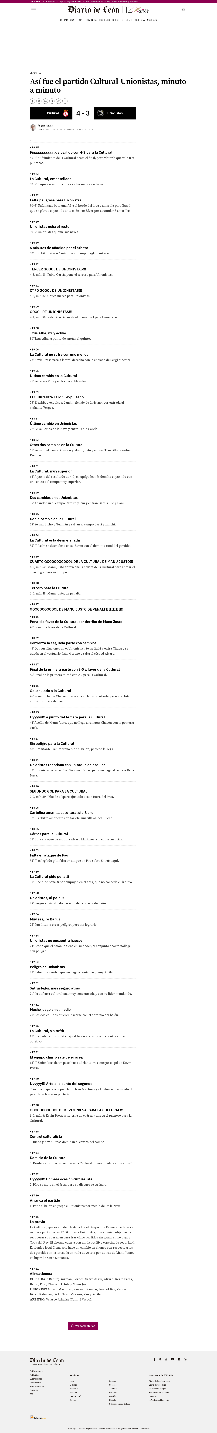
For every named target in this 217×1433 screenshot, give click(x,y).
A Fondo (113, 1389)
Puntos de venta (37, 1386)
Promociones (35, 1383)
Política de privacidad (88, 1429)
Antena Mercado (91, 1)
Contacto (34, 1390)
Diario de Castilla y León (159, 1381)
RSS (31, 1394)
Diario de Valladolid (157, 1385)
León (79, 20)
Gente (129, 20)
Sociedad (104, 20)
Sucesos (152, 20)
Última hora (67, 20)
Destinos (113, 1392)
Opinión (112, 1396)
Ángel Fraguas (45, 125)
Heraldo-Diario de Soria (159, 1392)
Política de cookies (107, 1429)
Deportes (117, 20)
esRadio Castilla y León (159, 1400)
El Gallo (112, 1400)
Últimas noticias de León (119, 1404)
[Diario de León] (108, 9)
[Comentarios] (64, 101)
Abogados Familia (73, 1)
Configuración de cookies (127, 1429)
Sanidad (112, 1381)
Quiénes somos (36, 1371)
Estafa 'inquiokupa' (109, 1)
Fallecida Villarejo (55, 1)
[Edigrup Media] (38, 1417)
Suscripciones (36, 1379)
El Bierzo (73, 1385)
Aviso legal (72, 1429)
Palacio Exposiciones (128, 1)
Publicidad (34, 1375)
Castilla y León (76, 1396)
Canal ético (144, 1429)
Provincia (91, 20)
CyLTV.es (152, 1396)
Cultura (140, 20)
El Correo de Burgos (157, 1389)
